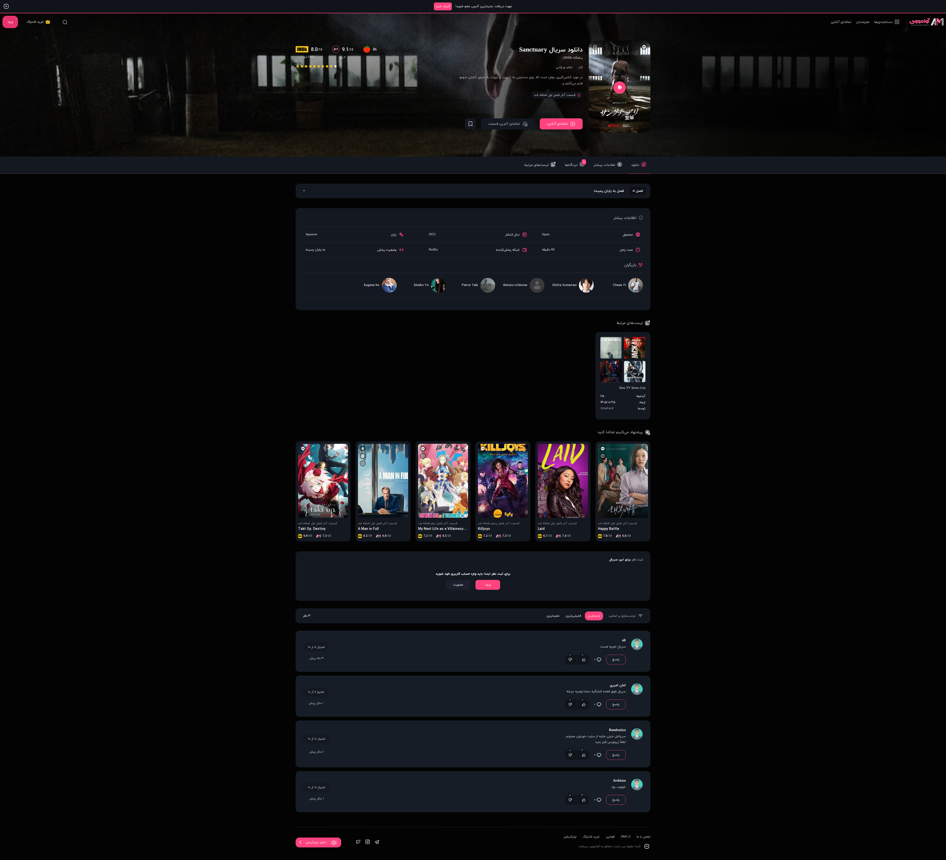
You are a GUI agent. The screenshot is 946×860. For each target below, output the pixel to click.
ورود (10, 22)
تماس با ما (643, 837)
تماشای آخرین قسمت (504, 124)
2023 (432, 234)
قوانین (610, 837)
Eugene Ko (371, 285)
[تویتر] (358, 842)
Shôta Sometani (564, 285)
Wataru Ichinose (515, 285)
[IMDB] (303, 50)
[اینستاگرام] (367, 842)
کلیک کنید (443, 6)
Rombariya (617, 730)
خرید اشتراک (35, 22)
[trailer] (619, 87)
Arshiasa (619, 780)
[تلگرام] (377, 842)
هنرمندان (862, 22)
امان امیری (618, 685)
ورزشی (560, 67)
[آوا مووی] (925, 21)
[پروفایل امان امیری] (637, 696)
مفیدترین (552, 616)
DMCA (625, 837)
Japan (546, 234)
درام (570, 67)
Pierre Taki (470, 285)
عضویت (458, 585)
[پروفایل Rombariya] (637, 744)
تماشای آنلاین (841, 22)
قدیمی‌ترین (573, 616)
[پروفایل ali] (637, 651)
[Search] (65, 22)
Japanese (311, 234)
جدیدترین (594, 616)
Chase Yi (619, 285)
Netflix (433, 250)
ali (624, 640)
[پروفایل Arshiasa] (637, 791)
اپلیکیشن (570, 837)
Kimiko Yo (421, 285)
